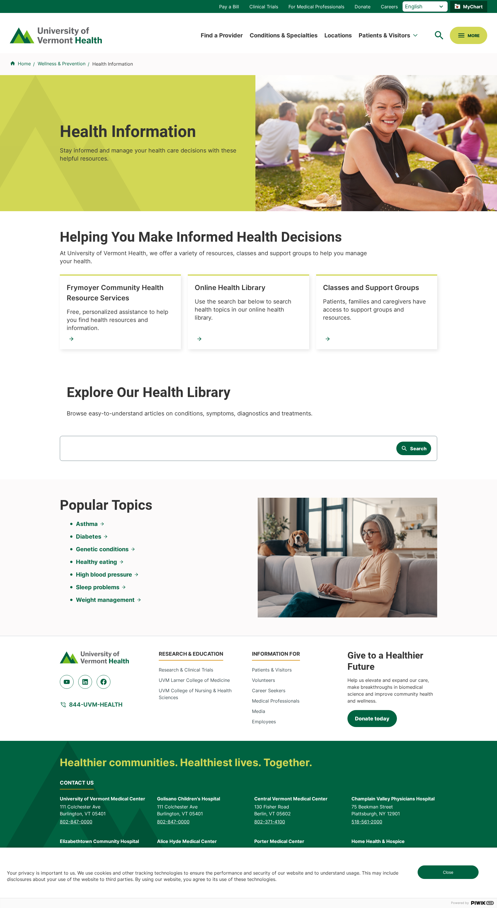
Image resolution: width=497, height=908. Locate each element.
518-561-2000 (366, 822)
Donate (362, 6)
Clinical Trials (263, 6)
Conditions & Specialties (284, 35)
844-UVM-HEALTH (96, 704)
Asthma (87, 523)
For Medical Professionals (316, 6)
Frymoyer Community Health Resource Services (115, 292)
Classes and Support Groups (371, 287)
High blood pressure (104, 574)
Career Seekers (268, 690)
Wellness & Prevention (61, 63)
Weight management (105, 599)
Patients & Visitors (384, 35)
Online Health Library (230, 287)
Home (24, 63)
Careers (389, 6)
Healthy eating (96, 561)
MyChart (473, 6)
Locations (338, 35)
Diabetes (88, 536)
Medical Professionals (275, 701)
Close (448, 872)
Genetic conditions (102, 549)
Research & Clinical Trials (186, 670)
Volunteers (263, 680)
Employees (264, 721)
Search (418, 448)
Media (258, 711)
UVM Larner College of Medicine (194, 680)
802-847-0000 (76, 822)
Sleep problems (97, 587)
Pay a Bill (229, 6)
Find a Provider (222, 35)
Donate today (372, 719)
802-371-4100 (269, 822)
